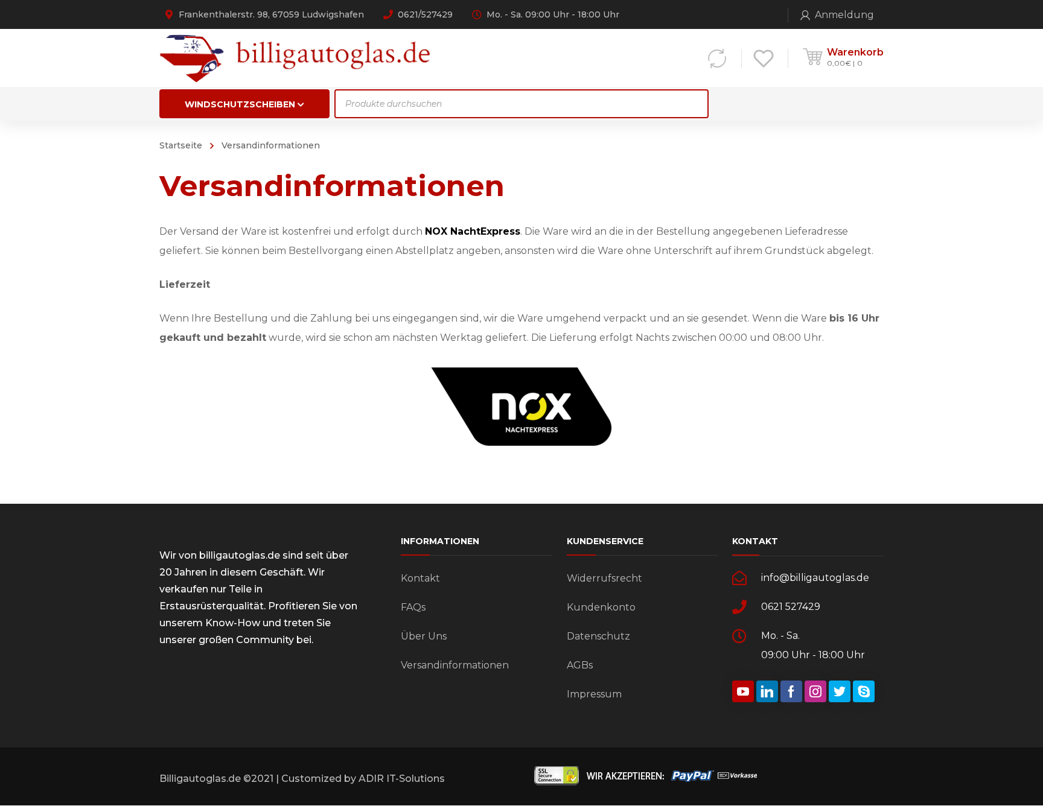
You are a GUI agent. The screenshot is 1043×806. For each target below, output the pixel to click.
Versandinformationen (455, 665)
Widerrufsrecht (604, 578)
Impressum (594, 694)
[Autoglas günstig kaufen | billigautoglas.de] (298, 57)
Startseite (180, 145)
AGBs (580, 665)
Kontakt (420, 578)
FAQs (413, 607)
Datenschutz (598, 636)
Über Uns (424, 636)
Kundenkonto (601, 607)
